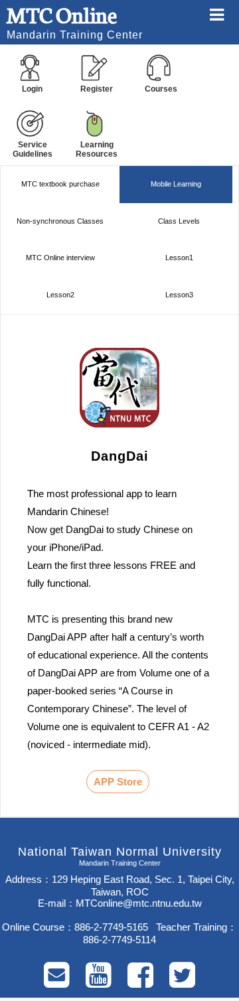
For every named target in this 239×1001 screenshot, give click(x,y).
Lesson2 (60, 295)
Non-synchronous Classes (60, 221)
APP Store (118, 781)
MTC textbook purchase (60, 184)
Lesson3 (179, 295)
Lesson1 (179, 258)
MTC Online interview (60, 258)
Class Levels (179, 221)
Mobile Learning (176, 184)
